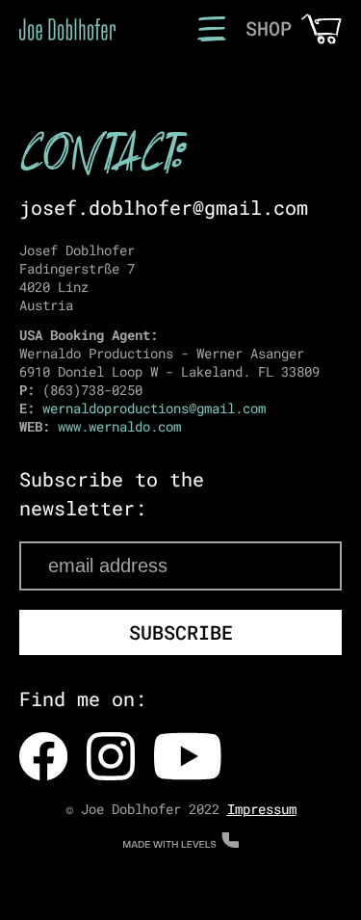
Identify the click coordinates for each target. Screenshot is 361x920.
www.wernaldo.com (119, 426)
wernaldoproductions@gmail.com (154, 408)
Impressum (262, 809)
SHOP (268, 27)
